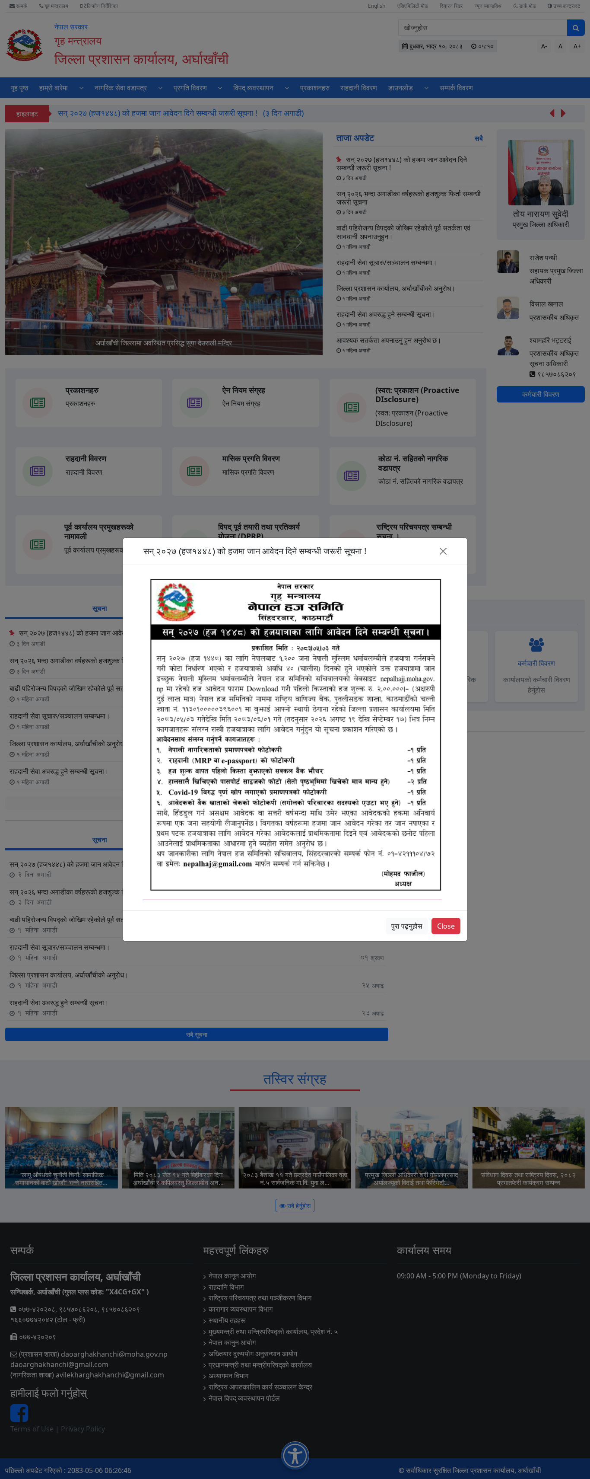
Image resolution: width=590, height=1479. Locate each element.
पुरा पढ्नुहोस (406, 926)
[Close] (443, 551)
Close (446, 926)
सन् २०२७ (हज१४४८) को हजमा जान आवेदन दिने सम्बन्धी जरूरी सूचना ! (254, 551)
